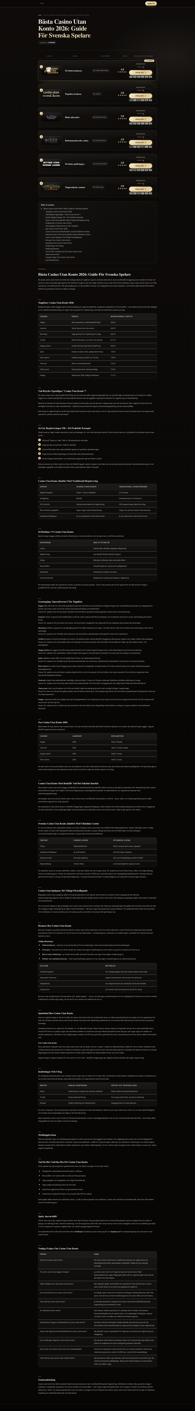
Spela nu (151, 3)
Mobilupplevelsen (52, 249)
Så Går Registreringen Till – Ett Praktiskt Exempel (64, 217)
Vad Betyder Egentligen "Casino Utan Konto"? (63, 214)
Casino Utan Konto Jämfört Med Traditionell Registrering (67, 220)
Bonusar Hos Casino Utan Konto (58, 240)
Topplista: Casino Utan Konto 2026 (59, 212)
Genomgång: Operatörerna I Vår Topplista (62, 226)
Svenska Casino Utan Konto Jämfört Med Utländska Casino (68, 234)
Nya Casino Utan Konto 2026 (56, 229)
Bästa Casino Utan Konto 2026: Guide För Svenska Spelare (66, 208)
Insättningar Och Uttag (54, 246)
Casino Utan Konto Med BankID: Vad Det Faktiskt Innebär (68, 231)
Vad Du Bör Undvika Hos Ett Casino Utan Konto (64, 251)
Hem (39, 15)
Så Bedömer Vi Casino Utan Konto (59, 223)
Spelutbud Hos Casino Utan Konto (59, 243)
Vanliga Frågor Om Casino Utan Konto (60, 257)
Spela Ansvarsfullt (52, 254)
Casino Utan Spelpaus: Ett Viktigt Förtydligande (64, 237)
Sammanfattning (52, 260)
